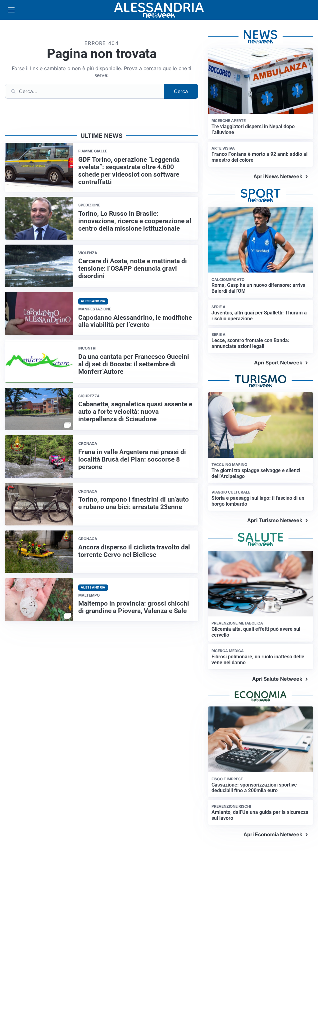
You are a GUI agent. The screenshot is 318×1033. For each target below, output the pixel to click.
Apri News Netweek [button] (277, 176)
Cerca (181, 91)
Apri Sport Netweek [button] (278, 362)
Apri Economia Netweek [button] (272, 834)
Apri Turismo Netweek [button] (274, 520)
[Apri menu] (11, 9)
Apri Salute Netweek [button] (277, 679)
